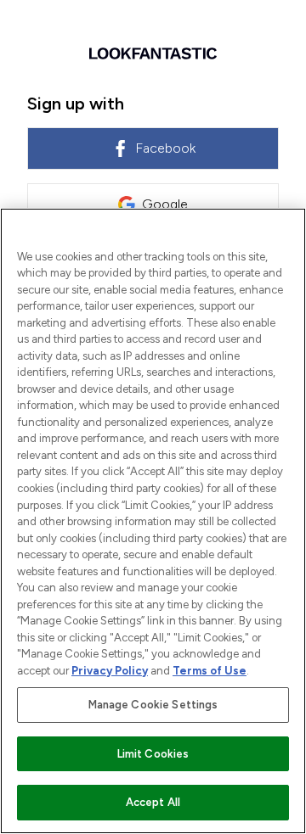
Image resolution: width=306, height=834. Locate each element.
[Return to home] (153, 53)
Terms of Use (209, 670)
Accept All (153, 802)
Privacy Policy (109, 670)
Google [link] (165, 204)
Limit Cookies (153, 753)
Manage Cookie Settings (153, 704)
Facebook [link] (165, 148)
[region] (153, 521)
